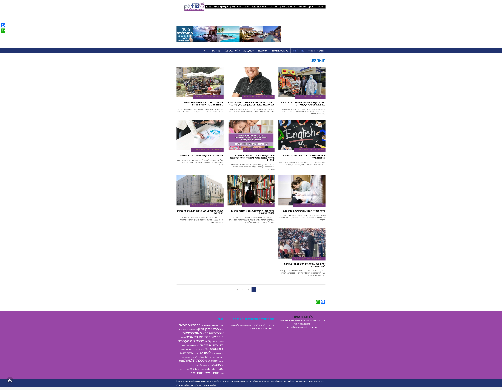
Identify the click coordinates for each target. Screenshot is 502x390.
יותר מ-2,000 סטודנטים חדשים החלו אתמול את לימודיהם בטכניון (305, 265)
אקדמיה (221, 342)
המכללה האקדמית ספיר (202, 349)
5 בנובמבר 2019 (268, 150)
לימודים (205, 352)
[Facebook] (3, 25)
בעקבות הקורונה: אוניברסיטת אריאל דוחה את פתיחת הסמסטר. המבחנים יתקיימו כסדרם (303, 103)
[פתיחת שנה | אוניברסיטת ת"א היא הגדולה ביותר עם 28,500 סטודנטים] (251, 190)
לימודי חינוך (215, 353)
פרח (197, 369)
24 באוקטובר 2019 (216, 205)
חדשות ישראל (191, 385)
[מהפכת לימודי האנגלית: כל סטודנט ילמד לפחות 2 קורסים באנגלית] (302, 135)
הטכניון (191, 345)
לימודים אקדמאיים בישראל (204, 385)
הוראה (196, 345)
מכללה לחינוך (194, 357)
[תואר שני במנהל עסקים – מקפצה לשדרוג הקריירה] (200, 135)
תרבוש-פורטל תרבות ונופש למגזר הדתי (303, 381)
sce (222, 325)
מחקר (208, 356)
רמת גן (227, 381)
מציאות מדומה (195, 365)
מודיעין (266, 381)
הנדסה (191, 349)
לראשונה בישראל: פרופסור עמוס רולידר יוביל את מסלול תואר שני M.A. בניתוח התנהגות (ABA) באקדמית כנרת (251, 103)
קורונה (192, 368)
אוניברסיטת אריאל (191, 325)
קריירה (180, 369)
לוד (215, 385)
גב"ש (214, 381)
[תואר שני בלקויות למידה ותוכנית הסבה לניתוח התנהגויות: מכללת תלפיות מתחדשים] (200, 82)
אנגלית (183, 338)
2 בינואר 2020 (217, 97)
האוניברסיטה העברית (194, 341)
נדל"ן (178, 385)
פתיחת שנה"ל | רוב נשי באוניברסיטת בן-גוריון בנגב (304, 210)
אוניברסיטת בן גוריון (211, 329)
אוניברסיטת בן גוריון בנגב (188, 330)
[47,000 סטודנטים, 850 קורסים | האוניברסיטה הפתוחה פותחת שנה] (200, 190)
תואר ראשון (211, 373)
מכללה (201, 357)
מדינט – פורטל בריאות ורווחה (254, 381)
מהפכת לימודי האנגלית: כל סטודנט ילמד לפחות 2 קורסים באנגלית (304, 156)
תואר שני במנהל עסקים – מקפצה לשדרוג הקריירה (202, 155)
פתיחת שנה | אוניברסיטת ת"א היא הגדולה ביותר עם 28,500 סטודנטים (253, 211)
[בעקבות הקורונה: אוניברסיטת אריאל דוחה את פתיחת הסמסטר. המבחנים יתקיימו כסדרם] (302, 82)
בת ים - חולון (220, 381)
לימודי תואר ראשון (218, 357)
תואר (221, 373)
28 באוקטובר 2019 (216, 150)
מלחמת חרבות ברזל (208, 365)
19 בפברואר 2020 (267, 97)
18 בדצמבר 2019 (318, 150)
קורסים (186, 369)
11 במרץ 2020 (319, 97)
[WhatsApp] (3, 30)
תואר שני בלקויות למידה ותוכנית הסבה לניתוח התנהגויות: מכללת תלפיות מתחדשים (204, 103)
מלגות (220, 364)
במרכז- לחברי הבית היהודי (185, 381)
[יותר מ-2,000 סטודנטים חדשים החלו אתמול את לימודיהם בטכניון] (302, 243)
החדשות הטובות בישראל (237, 381)
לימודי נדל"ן (195, 353)
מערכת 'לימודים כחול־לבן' (305, 97)
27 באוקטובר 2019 (318, 205)
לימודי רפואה (186, 353)
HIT (218, 325)
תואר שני (197, 373)
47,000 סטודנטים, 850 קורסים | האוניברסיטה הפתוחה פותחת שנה (200, 211)
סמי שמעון (203, 369)
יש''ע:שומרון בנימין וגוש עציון (203, 381)
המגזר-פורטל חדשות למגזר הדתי (280, 381)
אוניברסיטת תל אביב (201, 337)
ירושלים (186, 349)
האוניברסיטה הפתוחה (211, 345)
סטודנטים (216, 368)
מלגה (181, 360)
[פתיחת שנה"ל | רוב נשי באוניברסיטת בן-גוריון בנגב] (302, 190)
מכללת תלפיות (195, 360)
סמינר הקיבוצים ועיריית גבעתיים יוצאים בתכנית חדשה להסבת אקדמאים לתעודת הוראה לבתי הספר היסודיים (252, 157)
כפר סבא (183, 385)
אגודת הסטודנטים (210, 326)
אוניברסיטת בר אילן (211, 333)
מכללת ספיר (213, 361)
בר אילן (214, 341)
